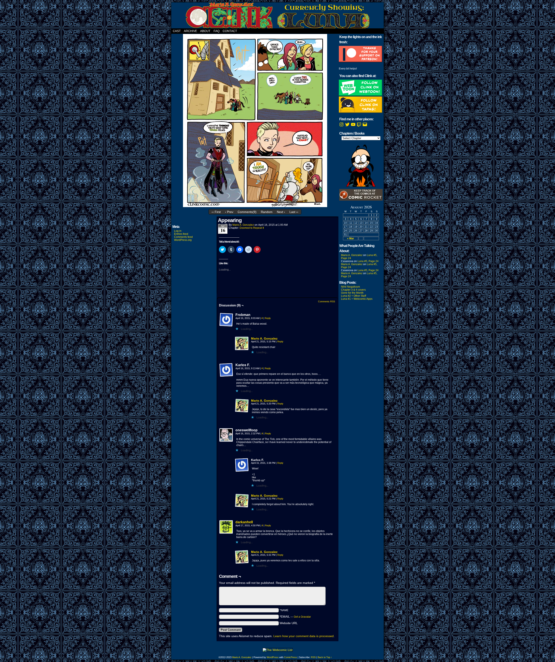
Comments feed (183, 236)
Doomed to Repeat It (252, 227)
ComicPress (290, 657)
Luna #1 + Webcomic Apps (356, 298)
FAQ (217, 31)
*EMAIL (295, 616)
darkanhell (244, 522)
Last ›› (293, 212)
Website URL (289, 623)
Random (267, 212)
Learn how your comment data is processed (303, 636)
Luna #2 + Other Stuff (353, 295)
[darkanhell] (226, 533)
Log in (177, 230)
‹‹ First (216, 212)
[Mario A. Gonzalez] (242, 349)
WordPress (273, 657)
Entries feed (181, 233)
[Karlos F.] (226, 370)
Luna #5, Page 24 (368, 261)
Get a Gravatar (302, 616)
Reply (268, 318)
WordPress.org (183, 240)
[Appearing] (255, 206)
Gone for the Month (352, 292)
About (205, 31)
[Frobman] (226, 320)
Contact (230, 31)
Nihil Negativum (350, 286)
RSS (313, 657)
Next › (281, 212)
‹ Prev (229, 212)
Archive (190, 31)
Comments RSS (326, 301)
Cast (177, 31)
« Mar (350, 238)
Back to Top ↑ (325, 657)
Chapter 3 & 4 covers (353, 289)
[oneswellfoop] (226, 435)
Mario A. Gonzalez (243, 224)
